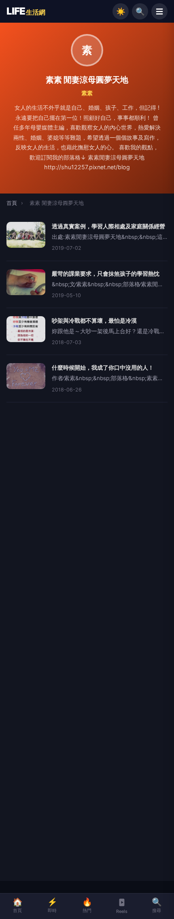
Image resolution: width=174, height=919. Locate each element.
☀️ (120, 11)
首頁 (11, 203)
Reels (121, 911)
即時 (52, 905)
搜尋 (157, 905)
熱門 (87, 905)
